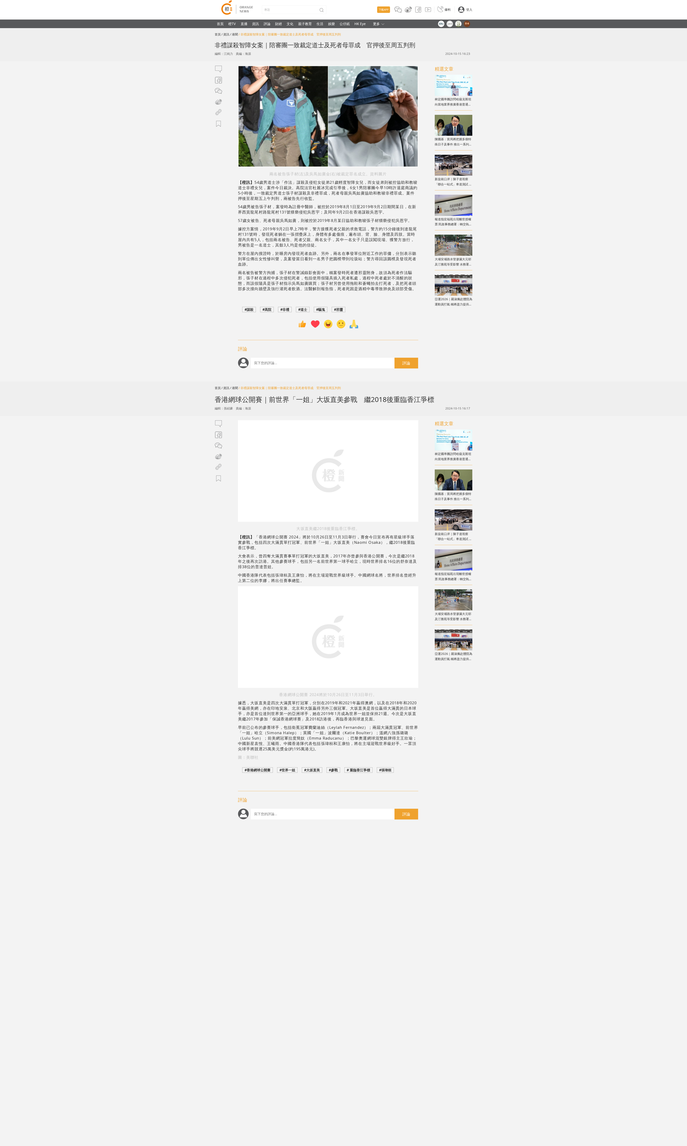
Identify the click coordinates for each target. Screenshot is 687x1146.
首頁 (220, 23)
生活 (319, 23)
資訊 (255, 23)
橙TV (232, 23)
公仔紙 (345, 23)
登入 (469, 10)
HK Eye (360, 23)
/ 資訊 (225, 34)
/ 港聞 (234, 34)
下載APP (384, 9)
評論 (267, 23)
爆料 (448, 10)
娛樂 (331, 23)
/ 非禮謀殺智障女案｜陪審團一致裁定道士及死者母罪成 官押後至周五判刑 (291, 34)
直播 (244, 23)
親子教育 (305, 23)
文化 (290, 23)
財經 (278, 23)
